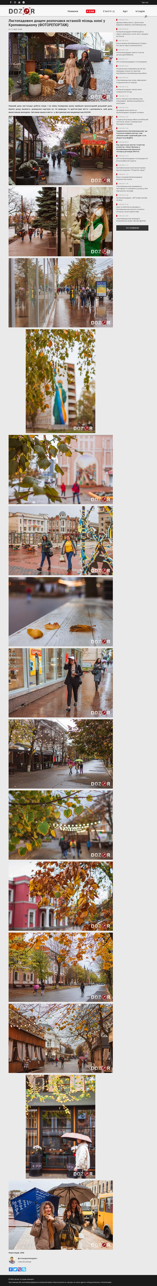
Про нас (145, 2)
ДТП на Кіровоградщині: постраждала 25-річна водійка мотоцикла (132, 159)
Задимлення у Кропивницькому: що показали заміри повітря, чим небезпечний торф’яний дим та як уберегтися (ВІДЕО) (131, 134)
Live (91, 11)
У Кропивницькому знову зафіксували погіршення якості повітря (131, 81)
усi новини (132, 227)
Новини (73, 11)
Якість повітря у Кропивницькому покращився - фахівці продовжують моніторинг (130, 101)
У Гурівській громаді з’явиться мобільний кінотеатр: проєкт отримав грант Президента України (132, 121)
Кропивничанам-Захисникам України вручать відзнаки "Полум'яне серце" (131, 169)
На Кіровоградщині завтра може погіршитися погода (129, 90)
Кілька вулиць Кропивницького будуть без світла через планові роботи (131, 44)
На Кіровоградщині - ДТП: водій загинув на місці (131, 199)
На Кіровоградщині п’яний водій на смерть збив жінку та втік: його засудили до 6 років (132, 34)
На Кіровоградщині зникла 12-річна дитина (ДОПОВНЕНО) (130, 53)
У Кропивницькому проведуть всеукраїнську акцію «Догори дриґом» (131, 219)
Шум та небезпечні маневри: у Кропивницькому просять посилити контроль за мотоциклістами (130, 209)
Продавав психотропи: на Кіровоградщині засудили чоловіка (130, 111)
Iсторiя (140, 11)
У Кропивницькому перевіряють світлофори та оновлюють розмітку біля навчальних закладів (132, 188)
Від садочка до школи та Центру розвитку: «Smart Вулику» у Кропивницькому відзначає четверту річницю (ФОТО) (130, 148)
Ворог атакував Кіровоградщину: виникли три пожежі (129, 178)
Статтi (107, 11)
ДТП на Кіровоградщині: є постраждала (131, 62)
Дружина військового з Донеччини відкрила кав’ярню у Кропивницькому (131, 23)
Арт (125, 11)
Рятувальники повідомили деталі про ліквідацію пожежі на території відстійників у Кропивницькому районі (131, 71)
